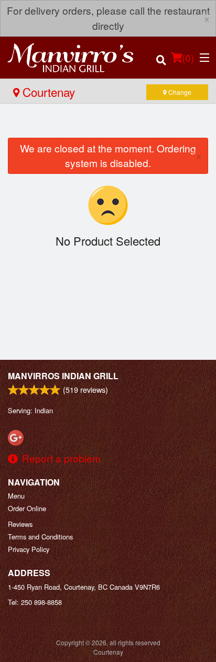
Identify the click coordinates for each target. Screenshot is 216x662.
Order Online (27, 508)
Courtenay (47, 91)
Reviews (20, 524)
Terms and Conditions (40, 537)
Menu (16, 496)
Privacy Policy (28, 549)
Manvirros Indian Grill (63, 376)
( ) (188, 57)
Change (179, 91)
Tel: (35, 602)
